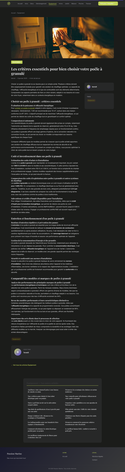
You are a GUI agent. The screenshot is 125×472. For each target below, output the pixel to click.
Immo (61, 3)
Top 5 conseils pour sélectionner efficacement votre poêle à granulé (80, 397)
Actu (26, 3)
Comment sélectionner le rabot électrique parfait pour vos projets (42, 430)
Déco (32, 3)
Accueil (20, 3)
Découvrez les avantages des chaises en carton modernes (81, 391)
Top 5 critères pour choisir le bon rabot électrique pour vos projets (41, 397)
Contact (94, 460)
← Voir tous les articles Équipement (23, 365)
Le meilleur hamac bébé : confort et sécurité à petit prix (80, 430)
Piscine (81, 3)
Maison (73, 3)
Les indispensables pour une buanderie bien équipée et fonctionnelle (43, 423)
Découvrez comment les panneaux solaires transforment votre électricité (79, 423)
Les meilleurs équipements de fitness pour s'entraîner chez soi (42, 436)
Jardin (67, 3)
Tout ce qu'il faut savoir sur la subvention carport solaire (42, 404)
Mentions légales (97, 456)
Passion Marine (14, 453)
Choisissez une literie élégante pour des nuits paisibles (80, 417)
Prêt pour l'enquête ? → (108, 3)
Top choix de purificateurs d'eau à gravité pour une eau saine (44, 410)
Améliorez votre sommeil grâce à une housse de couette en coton (43, 391)
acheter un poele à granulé (25, 108)
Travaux (88, 3)
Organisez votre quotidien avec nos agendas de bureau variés (81, 404)
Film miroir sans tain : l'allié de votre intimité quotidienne (81, 410)
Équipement (53, 3)
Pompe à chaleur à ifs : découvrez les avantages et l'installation (40, 417)
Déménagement (41, 3)
